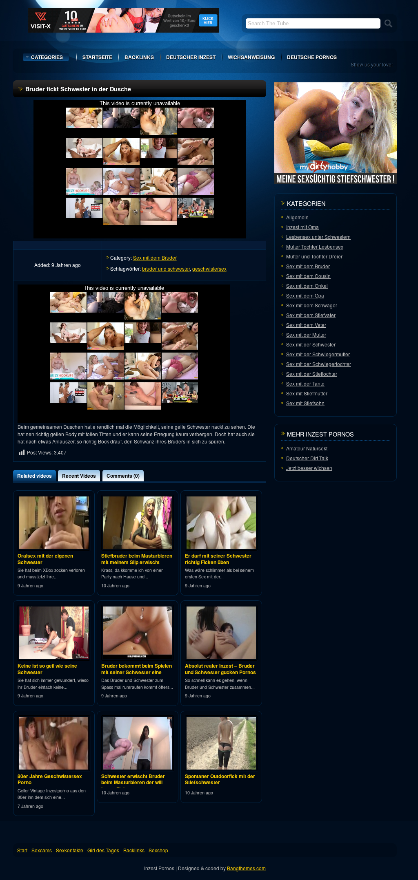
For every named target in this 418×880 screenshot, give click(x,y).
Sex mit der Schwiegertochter (318, 363)
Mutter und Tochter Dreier (314, 256)
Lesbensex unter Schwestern (318, 236)
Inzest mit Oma (302, 226)
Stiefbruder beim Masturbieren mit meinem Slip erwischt (136, 559)
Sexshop (158, 850)
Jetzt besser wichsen (309, 467)
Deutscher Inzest (191, 57)
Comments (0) (123, 475)
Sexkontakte (69, 850)
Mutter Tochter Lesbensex (314, 246)
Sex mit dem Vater (306, 324)
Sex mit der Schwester (311, 344)
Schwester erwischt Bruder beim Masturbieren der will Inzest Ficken (133, 782)
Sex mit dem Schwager (311, 305)
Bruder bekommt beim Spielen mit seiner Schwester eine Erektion (136, 672)
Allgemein (297, 217)
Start (22, 850)
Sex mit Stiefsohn (305, 402)
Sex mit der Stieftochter (311, 373)
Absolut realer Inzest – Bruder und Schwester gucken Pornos (220, 669)
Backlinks (139, 57)
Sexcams (41, 850)
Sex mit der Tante (305, 383)
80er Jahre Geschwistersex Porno (50, 779)
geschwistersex (209, 268)
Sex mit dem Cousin (308, 275)
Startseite (97, 57)
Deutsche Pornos (312, 57)
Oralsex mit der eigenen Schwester (45, 559)
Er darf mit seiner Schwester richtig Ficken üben (218, 559)
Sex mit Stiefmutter (306, 393)
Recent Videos (79, 475)
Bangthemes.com (246, 868)
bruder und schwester (166, 268)
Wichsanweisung (251, 57)
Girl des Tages (103, 850)
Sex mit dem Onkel (307, 285)
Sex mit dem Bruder (155, 257)
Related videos (34, 475)
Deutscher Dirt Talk (307, 457)
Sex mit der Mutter (306, 334)
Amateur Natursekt (306, 448)
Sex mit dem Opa (305, 295)
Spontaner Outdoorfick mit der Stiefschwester (220, 779)
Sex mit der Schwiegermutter (318, 354)
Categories (47, 57)
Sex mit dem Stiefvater (311, 314)
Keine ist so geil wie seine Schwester (47, 669)
